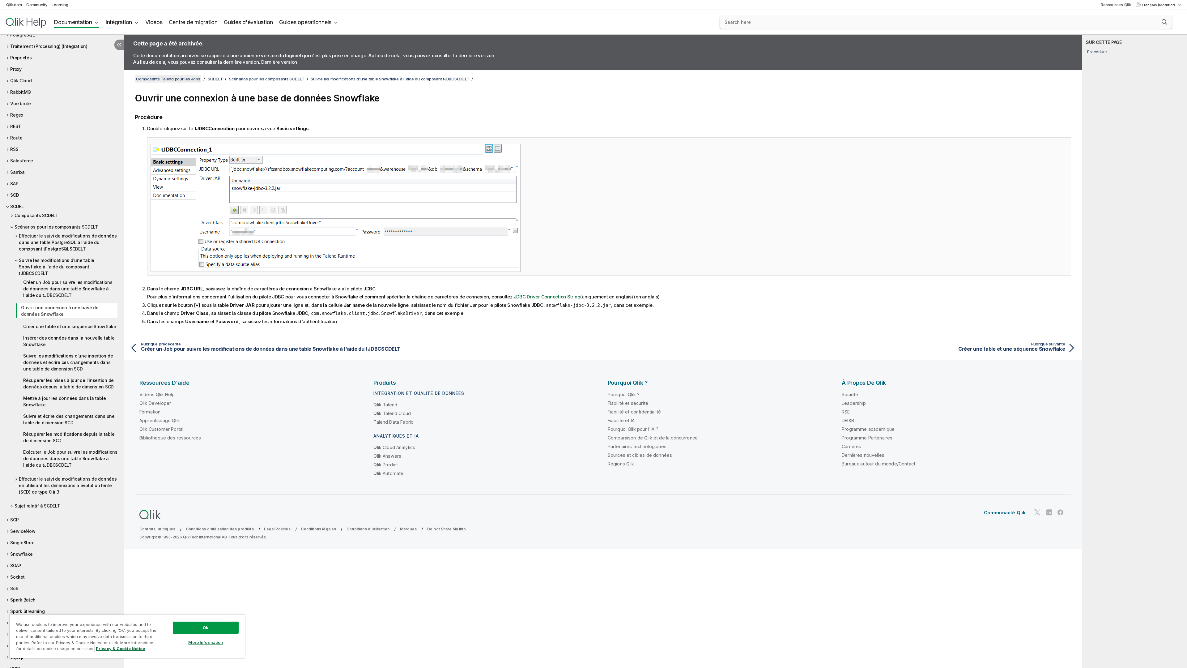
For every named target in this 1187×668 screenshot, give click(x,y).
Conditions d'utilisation (368, 529)
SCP (14, 519)
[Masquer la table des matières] (119, 45)
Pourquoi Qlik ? (624, 394)
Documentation (73, 22)
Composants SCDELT (36, 215)
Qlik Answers (387, 456)
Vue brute (20, 103)
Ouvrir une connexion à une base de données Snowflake (60, 311)
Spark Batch (22, 599)
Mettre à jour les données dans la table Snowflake (64, 401)
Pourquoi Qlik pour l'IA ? (633, 429)
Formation (149, 411)
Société (850, 394)
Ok (205, 627)
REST (15, 126)
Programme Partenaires (867, 437)
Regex (16, 115)
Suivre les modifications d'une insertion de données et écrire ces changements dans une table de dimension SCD (68, 362)
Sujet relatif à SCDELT (37, 505)
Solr (14, 588)
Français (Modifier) (1159, 5)
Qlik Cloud (21, 80)
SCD (14, 195)
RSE (846, 411)
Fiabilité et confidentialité (634, 411)
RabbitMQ (20, 92)
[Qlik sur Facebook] (1060, 512)
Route (16, 137)
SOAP (15, 565)
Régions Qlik (621, 463)
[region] (127, 636)
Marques (408, 529)
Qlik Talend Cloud (392, 413)
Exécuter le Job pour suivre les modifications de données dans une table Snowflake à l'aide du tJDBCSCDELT (70, 458)
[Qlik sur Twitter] (1037, 512)
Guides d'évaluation (248, 22)
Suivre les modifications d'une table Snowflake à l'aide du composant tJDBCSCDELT (56, 267)
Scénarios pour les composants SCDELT (56, 226)
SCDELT (18, 206)
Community (37, 4)
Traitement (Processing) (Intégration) (48, 46)
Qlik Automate (388, 473)
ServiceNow (23, 531)
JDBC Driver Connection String (547, 297)
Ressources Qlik (1116, 4)
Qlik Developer (155, 403)
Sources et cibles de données (640, 455)
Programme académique (868, 429)
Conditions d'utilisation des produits (220, 529)
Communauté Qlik (1005, 513)
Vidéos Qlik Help (157, 394)
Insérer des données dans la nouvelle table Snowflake (69, 341)
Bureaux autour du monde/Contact (878, 463)
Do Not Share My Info (446, 529)
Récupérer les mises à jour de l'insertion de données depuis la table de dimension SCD (68, 383)
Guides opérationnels (305, 22)
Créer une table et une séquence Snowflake (69, 326)
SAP (14, 183)
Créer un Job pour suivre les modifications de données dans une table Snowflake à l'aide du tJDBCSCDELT (68, 289)
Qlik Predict (385, 464)
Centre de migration (193, 22)
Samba (17, 172)
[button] (1164, 22)
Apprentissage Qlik (159, 420)
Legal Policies (277, 529)
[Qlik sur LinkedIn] (1049, 512)
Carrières (851, 446)
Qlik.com (14, 4)
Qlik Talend (385, 404)
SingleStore (22, 542)
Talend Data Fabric (393, 422)
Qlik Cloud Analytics (394, 447)
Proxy (16, 69)
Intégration (118, 22)
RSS (14, 149)
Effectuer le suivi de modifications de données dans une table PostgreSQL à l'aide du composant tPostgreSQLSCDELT (68, 242)
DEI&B (848, 420)
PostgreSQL (22, 34)
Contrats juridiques (157, 529)
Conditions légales (318, 529)
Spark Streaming (27, 611)
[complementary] (1134, 351)
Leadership (854, 403)
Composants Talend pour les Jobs (168, 78)
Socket (17, 577)
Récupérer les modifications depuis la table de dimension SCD (68, 437)
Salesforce (21, 160)
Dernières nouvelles (863, 455)
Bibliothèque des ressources (170, 437)
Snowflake (21, 554)
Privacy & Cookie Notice (120, 648)
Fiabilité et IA (621, 420)
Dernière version (279, 62)
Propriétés (21, 57)
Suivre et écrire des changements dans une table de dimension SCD (69, 419)
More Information (205, 642)
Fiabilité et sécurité (628, 403)
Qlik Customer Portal (161, 429)
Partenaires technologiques (637, 446)
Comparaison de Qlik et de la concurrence (653, 437)
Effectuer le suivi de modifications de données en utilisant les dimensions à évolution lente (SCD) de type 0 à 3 (68, 485)
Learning (60, 4)
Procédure (1097, 51)
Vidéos (154, 22)
